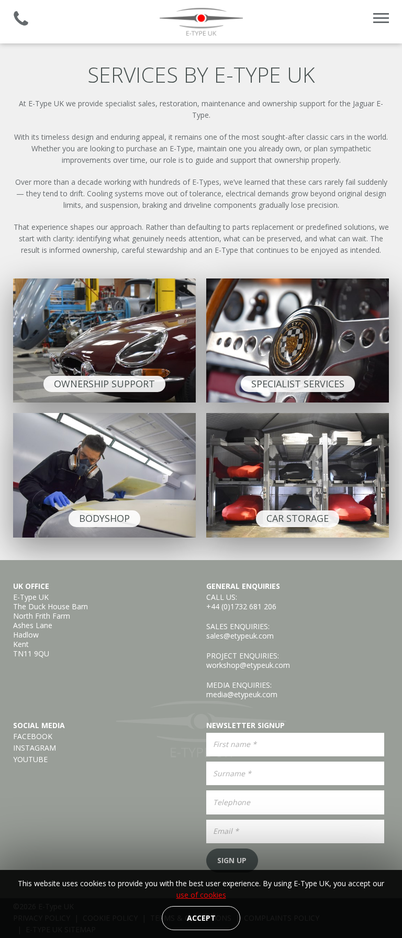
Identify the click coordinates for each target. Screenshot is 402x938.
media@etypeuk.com (241, 694)
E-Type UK (201, 22)
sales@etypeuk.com (240, 636)
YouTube (30, 759)
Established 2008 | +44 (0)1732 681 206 (21, 18)
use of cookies (201, 895)
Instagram (34, 748)
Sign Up (232, 860)
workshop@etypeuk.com (248, 665)
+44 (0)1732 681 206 (241, 606)
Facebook (32, 736)
